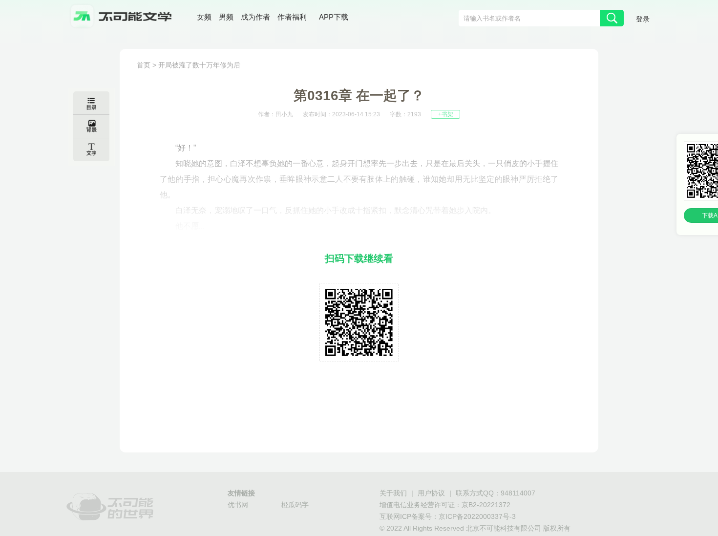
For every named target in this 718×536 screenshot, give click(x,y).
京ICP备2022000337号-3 (477, 516)
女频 (204, 17)
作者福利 (292, 17)
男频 (226, 17)
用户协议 (431, 493)
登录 (643, 19)
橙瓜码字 (295, 505)
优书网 (238, 505)
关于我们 (393, 493)
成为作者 (255, 17)
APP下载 (333, 17)
